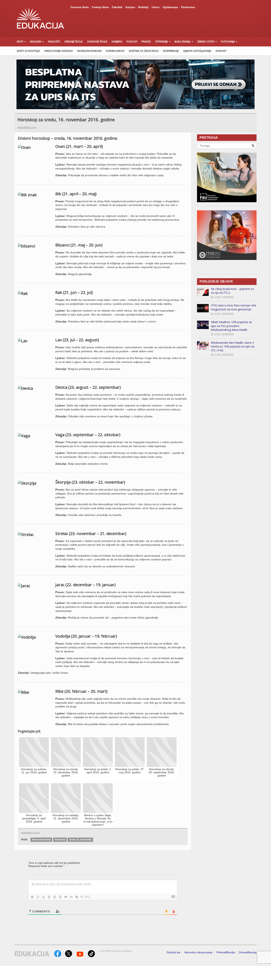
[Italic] (38, 897)
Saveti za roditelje (28, 51)
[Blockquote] (65, 897)
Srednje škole (100, 7)
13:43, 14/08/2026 (222, 314)
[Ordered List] (54, 897)
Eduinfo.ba (173, 952)
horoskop (60, 839)
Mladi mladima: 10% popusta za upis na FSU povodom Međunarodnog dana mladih (231, 326)
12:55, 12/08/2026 (222, 334)
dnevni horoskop (41, 839)
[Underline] (43, 897)
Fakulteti (117, 7)
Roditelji (143, 7)
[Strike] (49, 897)
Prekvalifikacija (225, 952)
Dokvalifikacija (248, 952)
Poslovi (132, 41)
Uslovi (156, 7)
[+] (87, 896)
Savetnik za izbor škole (144, 51)
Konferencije (171, 51)
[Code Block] (71, 897)
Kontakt (221, 51)
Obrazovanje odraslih (58, 51)
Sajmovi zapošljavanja (197, 51)
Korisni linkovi (115, 51)
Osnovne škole (79, 7)
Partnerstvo (188, 7)
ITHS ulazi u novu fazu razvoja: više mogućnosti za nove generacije (233, 307)
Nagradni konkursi (89, 51)
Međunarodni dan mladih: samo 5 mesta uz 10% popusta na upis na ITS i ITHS (232, 346)
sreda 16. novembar (80, 839)
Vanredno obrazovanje (198, 952)
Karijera (130, 7)
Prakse (146, 41)
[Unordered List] (60, 897)
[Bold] (32, 897)
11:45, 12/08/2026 (222, 354)
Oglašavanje (170, 7)
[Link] (77, 897)
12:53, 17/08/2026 (222, 297)
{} (82, 896)
